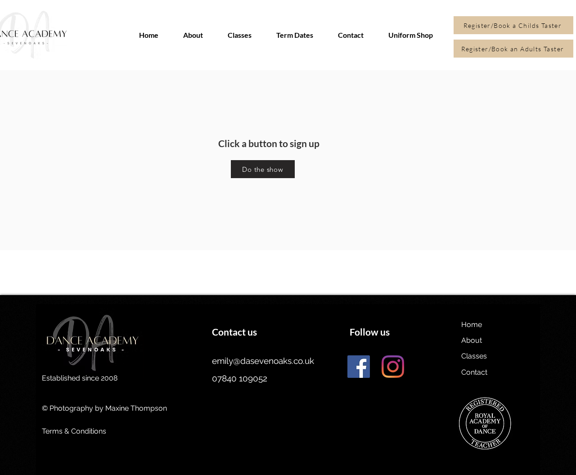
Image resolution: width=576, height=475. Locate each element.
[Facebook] (358, 366)
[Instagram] (393, 366)
